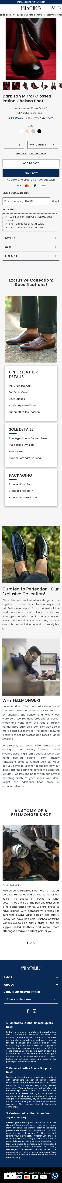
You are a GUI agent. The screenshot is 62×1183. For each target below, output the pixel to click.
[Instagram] (34, 1010)
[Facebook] (27, 1010)
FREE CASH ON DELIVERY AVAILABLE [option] (31, 2)
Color (31, 125)
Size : (32, 144)
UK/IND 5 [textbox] (41, 144)
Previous (6, 48)
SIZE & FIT (11, 256)
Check (55, 201)
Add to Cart (31, 163)
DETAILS (10, 238)
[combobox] (45, 145)
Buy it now (31, 173)
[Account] (53, 8)
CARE (8, 247)
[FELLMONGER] (31, 8)
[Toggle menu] (3, 8)
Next (55, 48)
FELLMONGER (31, 1173)
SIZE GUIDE (21, 153)
